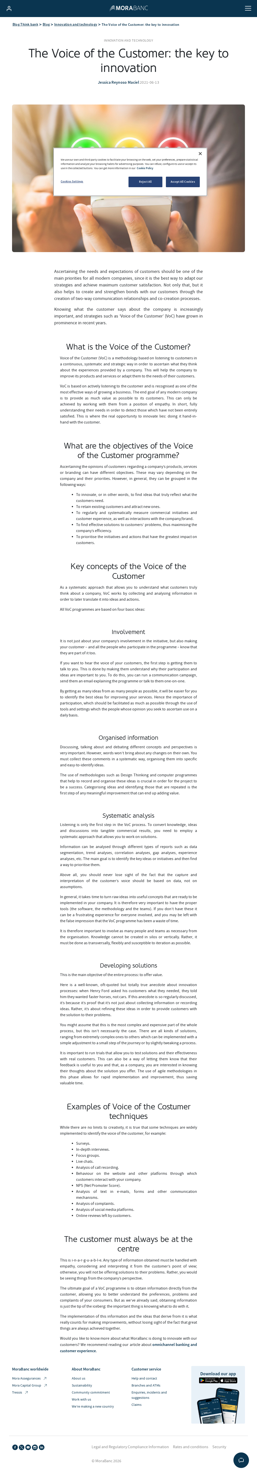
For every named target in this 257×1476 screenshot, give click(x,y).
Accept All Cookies (183, 181)
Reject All (145, 181)
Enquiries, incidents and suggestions (149, 1395)
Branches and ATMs (146, 1385)
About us (78, 1378)
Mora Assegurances (26, 1378)
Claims (137, 1405)
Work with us (81, 1399)
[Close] (200, 153)
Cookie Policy (145, 168)
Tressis (17, 1392)
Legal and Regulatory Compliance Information (130, 1446)
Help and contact (144, 1378)
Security (219, 1446)
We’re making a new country (93, 1406)
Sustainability (82, 1385)
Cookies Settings (72, 181)
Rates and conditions (190, 1446)
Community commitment (91, 1392)
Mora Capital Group (26, 1385)
